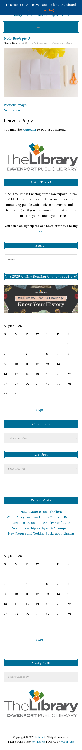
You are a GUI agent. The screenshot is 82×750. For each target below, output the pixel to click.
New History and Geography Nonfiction (41, 522)
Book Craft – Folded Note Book (54, 43)
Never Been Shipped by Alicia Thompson (41, 528)
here (40, 231)
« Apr (39, 410)
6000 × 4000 (29, 43)
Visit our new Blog (40, 10)
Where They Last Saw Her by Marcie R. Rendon (41, 517)
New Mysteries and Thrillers (41, 511)
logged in (29, 129)
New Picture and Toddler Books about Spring (41, 533)
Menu (41, 27)
